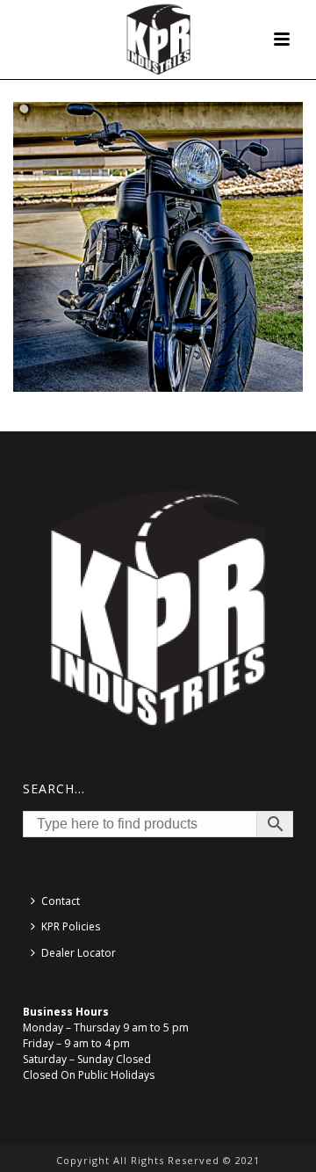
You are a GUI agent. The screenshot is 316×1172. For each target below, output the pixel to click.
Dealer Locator (78, 952)
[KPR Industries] (158, 39)
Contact (60, 900)
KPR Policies (70, 926)
